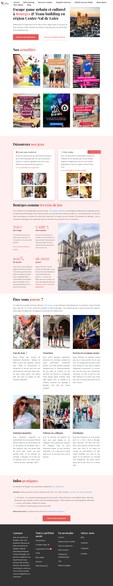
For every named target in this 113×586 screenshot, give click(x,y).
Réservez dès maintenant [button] (26, 37)
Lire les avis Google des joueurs (21, 248)
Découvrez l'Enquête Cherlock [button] (54, 37)
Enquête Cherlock (63, 2)
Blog (29, 5)
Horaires (39, 561)
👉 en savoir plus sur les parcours (27, 167)
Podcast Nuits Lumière (66, 541)
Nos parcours (49, 305)
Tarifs (38, 553)
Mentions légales (64, 565)
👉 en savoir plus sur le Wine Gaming (73, 170)
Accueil (17, 2)
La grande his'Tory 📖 (44, 549)
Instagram (60, 511)
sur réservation (58, 486)
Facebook (50, 511)
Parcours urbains (45, 2)
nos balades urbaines (57, 211)
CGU (59, 561)
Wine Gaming (28, 2)
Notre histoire (63, 550)
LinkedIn (84, 554)
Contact (61, 537)
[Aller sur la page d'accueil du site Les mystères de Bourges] (5, 3)
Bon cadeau (18, 5)
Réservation (101, 2)
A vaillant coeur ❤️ (43, 545)
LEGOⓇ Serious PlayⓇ (83, 2)
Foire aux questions (65, 546)
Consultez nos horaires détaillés (80, 492)
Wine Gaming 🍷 (42, 566)
